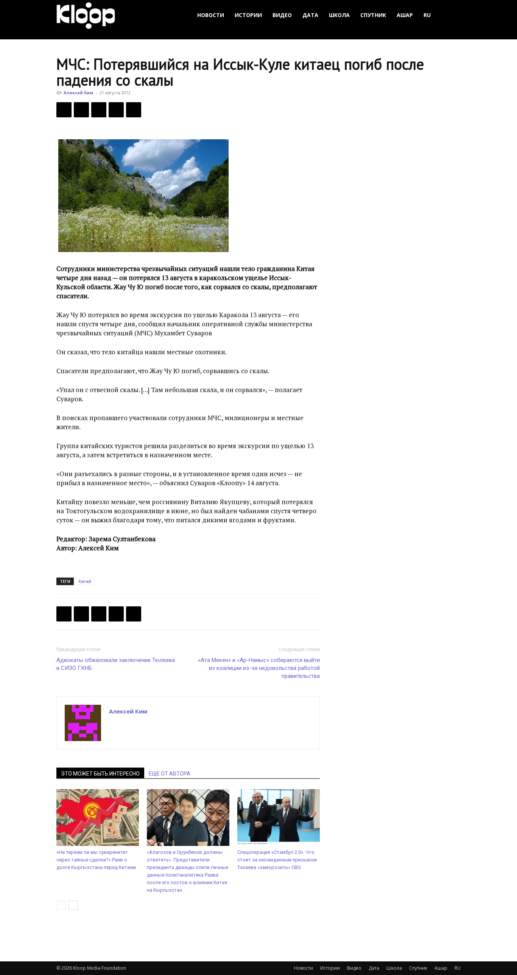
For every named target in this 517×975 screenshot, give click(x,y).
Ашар (405, 15)
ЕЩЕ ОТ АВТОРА (169, 774)
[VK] (98, 109)
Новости (210, 15)
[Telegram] (116, 109)
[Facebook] (64, 109)
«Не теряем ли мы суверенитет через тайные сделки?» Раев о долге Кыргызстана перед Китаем (96, 859)
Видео (282, 15)
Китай (85, 581)
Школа (339, 15)
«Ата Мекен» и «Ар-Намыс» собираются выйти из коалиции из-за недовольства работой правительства (259, 668)
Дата (310, 15)
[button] (451, 15)
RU (427, 15)
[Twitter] (81, 109)
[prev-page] (61, 905)
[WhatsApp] (133, 109)
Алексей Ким (78, 92)
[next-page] (73, 905)
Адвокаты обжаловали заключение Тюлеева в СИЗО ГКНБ (115, 664)
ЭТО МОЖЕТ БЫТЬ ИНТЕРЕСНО (100, 774)
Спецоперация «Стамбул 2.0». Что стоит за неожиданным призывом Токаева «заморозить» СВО (277, 859)
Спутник (373, 15)
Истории (248, 15)
